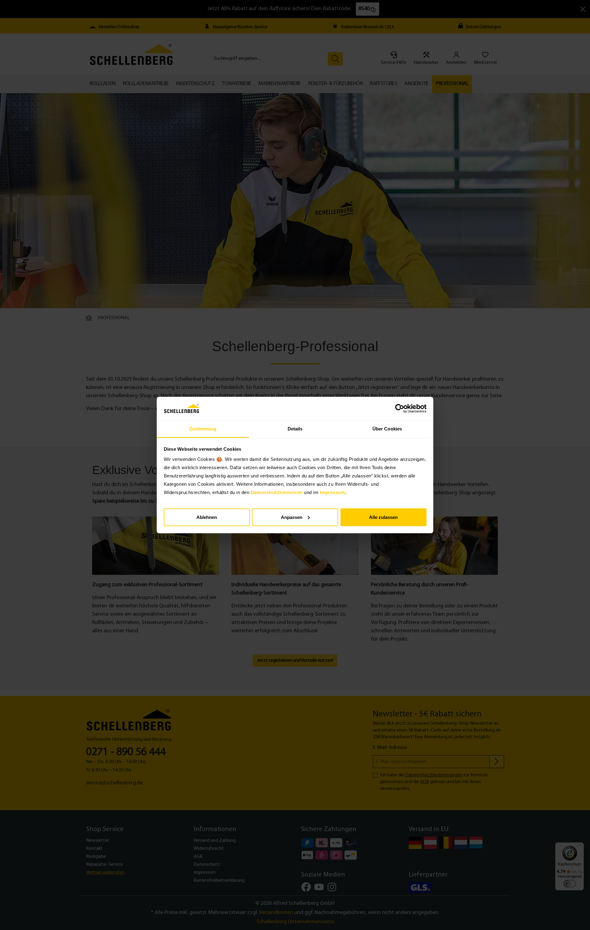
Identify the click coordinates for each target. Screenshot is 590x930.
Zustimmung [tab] (203, 428)
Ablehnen (206, 517)
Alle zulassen (383, 517)
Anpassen (291, 517)
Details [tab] (295, 428)
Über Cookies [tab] (387, 428)
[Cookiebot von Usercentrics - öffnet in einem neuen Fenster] (400, 408)
